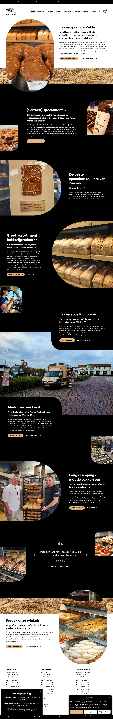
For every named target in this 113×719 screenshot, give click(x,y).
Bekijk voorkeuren (104, 712)
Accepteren (77, 712)
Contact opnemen (13, 646)
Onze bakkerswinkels (68, 58)
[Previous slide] (34, 555)
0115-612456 (10, 676)
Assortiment (40, 11)
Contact (93, 11)
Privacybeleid (93, 715)
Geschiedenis (67, 11)
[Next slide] (86, 555)
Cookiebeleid (87, 715)
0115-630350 (45, 676)
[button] (110, 698)
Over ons (58, 11)
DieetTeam (50, 11)
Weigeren (90, 712)
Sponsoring (77, 11)
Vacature (85, 11)
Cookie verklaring (38, 716)
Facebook (62, 716)
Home (33, 11)
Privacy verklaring (27, 716)
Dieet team (50, 141)
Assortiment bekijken (88, 58)
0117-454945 (80, 676)
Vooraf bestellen (66, 340)
